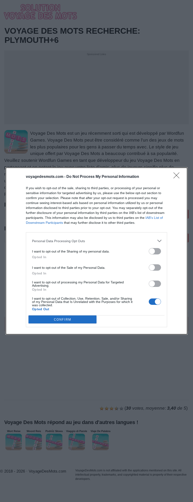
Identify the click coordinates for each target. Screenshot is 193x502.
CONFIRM (62, 319)
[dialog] (96, 251)
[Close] (177, 176)
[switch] (155, 251)
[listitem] (96, 240)
